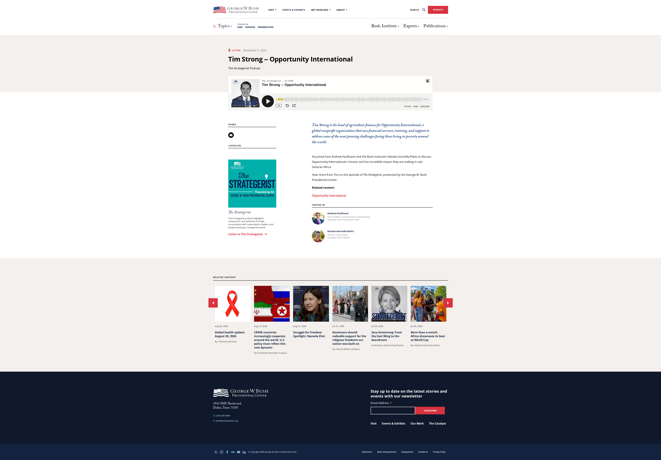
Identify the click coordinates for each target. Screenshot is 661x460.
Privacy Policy (439, 452)
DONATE (438, 9)
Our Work (417, 423)
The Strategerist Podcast (244, 68)
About (341, 9)
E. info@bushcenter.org (225, 420)
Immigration (266, 27)
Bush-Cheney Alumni (386, 452)
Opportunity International (329, 195)
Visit (271, 9)
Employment (407, 452)
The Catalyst (437, 423)
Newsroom (367, 452)
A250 (239, 27)
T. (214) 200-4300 (221, 415)
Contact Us (423, 452)
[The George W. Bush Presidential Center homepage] (236, 10)
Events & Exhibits (293, 9)
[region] (330, 320)
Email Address (381, 403)
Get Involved (319, 9)
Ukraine (250, 27)
